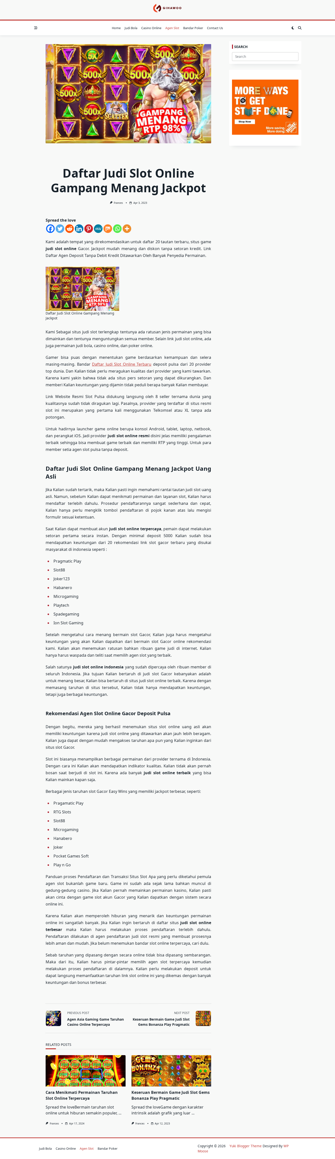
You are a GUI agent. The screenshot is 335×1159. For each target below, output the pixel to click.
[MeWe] (98, 228)
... (119, 1113)
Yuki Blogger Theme (246, 1146)
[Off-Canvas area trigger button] (36, 28)
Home (116, 28)
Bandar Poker (193, 28)
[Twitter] (60, 228)
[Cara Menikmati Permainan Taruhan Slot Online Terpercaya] (86, 1071)
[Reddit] (69, 228)
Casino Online (151, 28)
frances (118, 203)
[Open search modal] (299, 28)
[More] (127, 228)
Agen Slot (172, 28)
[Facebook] (50, 228)
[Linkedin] (79, 228)
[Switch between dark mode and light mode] (293, 28)
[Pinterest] (88, 228)
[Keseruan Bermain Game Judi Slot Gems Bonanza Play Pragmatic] (171, 1071)
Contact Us (215, 28)
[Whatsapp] (117, 228)
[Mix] (107, 228)
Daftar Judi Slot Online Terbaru (121, 364)
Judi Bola (131, 28)
